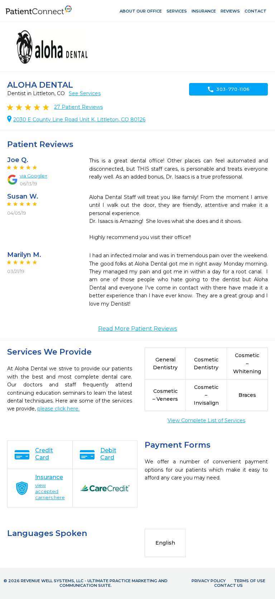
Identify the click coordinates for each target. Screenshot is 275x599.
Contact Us (228, 585)
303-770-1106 (228, 89)
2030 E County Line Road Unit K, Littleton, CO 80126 (79, 119)
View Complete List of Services (206, 420)
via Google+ (33, 176)
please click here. (58, 408)
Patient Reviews (78, 107)
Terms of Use (249, 580)
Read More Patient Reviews (137, 328)
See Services (85, 93)
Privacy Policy (209, 580)
